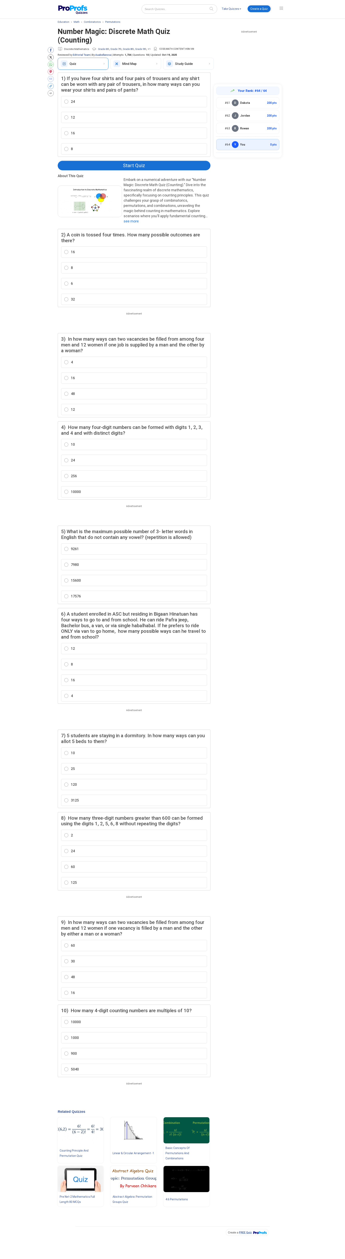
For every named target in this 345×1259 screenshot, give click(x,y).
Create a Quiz (259, 8)
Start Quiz (134, 165)
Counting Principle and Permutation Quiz (74, 1153)
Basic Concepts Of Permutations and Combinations (178, 1153)
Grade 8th (128, 49)
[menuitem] (231, 9)
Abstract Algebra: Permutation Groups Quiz (132, 1199)
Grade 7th (116, 49)
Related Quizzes (71, 1112)
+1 (149, 49)
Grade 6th (103, 49)
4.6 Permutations (177, 1199)
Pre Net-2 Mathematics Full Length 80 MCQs (77, 1199)
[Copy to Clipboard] (51, 86)
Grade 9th (140, 49)
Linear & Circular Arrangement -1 (133, 1153)
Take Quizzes (230, 8)
